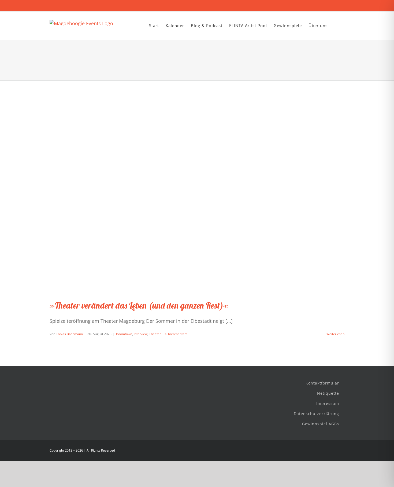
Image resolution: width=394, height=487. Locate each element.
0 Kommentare (176, 334)
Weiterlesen (335, 334)
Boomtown (124, 334)
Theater (155, 334)
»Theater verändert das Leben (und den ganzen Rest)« (139, 305)
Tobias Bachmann (69, 334)
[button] (336, 26)
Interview (140, 334)
